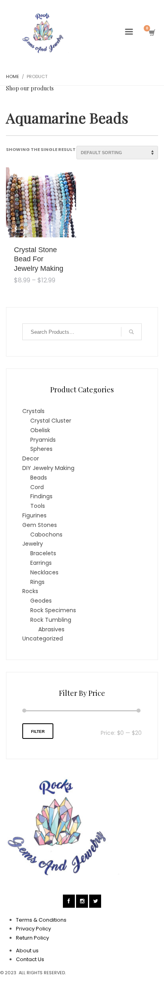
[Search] (131, 331)
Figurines (34, 515)
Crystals (33, 411)
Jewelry (32, 544)
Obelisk (40, 430)
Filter (38, 731)
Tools (37, 506)
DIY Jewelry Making (48, 468)
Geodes (41, 601)
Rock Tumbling (50, 620)
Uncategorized (42, 638)
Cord (37, 487)
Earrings (41, 563)
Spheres (41, 449)
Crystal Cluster (50, 421)
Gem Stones (39, 525)
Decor (30, 458)
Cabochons (46, 535)
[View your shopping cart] (151, 32)
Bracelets (43, 553)
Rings (37, 582)
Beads (38, 478)
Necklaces (44, 572)
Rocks (30, 591)
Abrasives (51, 629)
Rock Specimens (53, 610)
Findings (41, 496)
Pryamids (43, 440)
